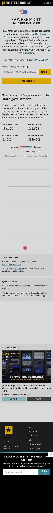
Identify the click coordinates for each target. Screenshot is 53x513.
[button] (26, 256)
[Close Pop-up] (50, 454)
